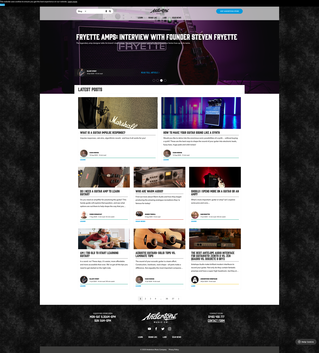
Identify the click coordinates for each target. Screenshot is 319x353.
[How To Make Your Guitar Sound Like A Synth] (201, 113)
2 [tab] (157, 80)
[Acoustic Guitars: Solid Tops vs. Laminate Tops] (159, 238)
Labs (165, 17)
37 (173, 298)
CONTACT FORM (216, 320)
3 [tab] (161, 80)
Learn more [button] (72, 1)
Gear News (176, 17)
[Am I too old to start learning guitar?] (104, 238)
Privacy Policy (174, 350)
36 (167, 298)
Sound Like (152, 17)
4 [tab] (165, 80)
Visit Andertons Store (229, 11)
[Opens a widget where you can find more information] (306, 342)
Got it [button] (2, 5)
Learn (140, 17)
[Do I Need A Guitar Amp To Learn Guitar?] (104, 177)
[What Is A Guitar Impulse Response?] (118, 113)
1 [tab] (154, 80)
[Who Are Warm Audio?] (159, 177)
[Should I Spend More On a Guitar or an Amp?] (215, 177)
